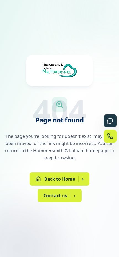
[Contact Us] (110, 136)
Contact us (59, 195)
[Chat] (110, 120)
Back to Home (64, 179)
